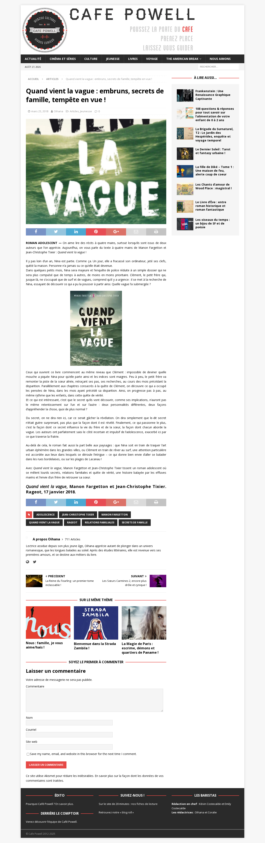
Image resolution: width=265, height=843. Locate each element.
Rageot (72, 522)
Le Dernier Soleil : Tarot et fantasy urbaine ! (212, 151)
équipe (52, 822)
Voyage (152, 59)
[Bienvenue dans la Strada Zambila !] (96, 623)
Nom (29, 718)
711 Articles (72, 539)
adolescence (45, 514)
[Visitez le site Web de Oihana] (27, 562)
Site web (31, 742)
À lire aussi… (205, 77)
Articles (74, 111)
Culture (91, 59)
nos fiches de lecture (144, 804)
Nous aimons (220, 59)
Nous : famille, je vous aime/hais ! (44, 645)
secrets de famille (135, 522)
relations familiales (99, 522)
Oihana (58, 111)
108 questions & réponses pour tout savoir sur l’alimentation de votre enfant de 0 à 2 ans (214, 114)
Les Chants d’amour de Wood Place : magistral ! (213, 186)
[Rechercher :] (218, 67)
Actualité (33, 59)
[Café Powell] (109, 52)
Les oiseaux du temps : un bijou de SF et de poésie (212, 223)
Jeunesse (113, 59)
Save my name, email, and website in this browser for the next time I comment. (83, 754)
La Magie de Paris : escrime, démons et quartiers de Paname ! (140, 648)
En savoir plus (64, 804)
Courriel (31, 730)
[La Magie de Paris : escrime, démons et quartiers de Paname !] (144, 623)
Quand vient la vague (44, 522)
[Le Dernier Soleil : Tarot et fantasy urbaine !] (185, 153)
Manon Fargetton (114, 514)
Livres (133, 59)
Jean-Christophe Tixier (78, 514)
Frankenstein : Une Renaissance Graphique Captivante (212, 94)
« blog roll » (127, 812)
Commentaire (35, 686)
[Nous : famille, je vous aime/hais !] (48, 622)
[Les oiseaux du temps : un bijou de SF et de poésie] (185, 224)
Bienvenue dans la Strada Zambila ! (95, 645)
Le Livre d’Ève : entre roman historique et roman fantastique (210, 205)
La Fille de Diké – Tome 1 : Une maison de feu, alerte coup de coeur (214, 170)
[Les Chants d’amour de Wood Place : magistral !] (185, 189)
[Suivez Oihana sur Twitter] (33, 562)
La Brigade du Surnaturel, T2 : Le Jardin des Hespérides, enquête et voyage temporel (214, 134)
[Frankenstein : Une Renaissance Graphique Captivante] (185, 95)
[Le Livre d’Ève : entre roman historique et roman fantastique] (185, 206)
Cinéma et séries (63, 59)
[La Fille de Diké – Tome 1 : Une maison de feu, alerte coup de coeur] (185, 171)
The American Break (182, 59)
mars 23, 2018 (39, 111)
